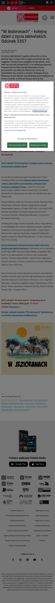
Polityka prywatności (39, 111)
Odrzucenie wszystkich (17, 145)
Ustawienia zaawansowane (27, 138)
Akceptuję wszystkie (38, 145)
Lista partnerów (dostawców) (14, 130)
